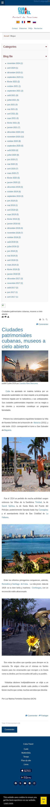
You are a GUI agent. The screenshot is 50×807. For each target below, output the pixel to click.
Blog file (8, 56)
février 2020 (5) (13, 178)
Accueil (6, 36)
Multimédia (26, 753)
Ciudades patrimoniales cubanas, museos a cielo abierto (23, 338)
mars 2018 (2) (13, 265)
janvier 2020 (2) (13, 182)
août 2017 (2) (12, 288)
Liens (26, 764)
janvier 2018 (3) (13, 274)
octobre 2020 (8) (14, 141)
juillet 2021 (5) (13, 100)
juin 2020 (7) (12, 160)
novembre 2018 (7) (15, 233)
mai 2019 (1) (12, 205)
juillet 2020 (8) (13, 155)
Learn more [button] (8, 803)
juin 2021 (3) (12, 105)
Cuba (8, 391)
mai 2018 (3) (12, 256)
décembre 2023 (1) (15, 73)
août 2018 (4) (12, 242)
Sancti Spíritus (8, 506)
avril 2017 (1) (12, 297)
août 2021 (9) (12, 95)
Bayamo (7, 430)
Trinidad (38, 502)
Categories (9, 46)
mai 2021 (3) (12, 109)
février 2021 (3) (13, 123)
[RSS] (43, 320)
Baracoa (37, 423)
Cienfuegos (36, 588)
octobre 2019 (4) (14, 192)
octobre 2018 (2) (14, 237)
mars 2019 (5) (13, 214)
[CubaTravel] (25, 10)
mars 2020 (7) (13, 173)
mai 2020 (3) (12, 164)
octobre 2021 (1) (14, 86)
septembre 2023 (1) (15, 77)
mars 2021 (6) (13, 118)
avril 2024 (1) (12, 68)
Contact (15, 28)
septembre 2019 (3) (15, 196)
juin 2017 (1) (12, 292)
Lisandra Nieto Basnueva (28, 383)
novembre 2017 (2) (15, 283)
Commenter (43, 324)
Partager (44, 716)
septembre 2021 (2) (15, 91)
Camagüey (43, 510)
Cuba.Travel (28, 744)
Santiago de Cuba (20, 584)
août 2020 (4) (12, 150)
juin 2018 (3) (12, 251)
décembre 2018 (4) (15, 228)
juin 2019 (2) (12, 201)
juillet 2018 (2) (13, 247)
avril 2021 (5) (12, 114)
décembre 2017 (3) (15, 279)
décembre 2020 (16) (15, 132)
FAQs (30, 28)
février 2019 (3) (13, 219)
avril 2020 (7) (12, 169)
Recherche (38, 28)
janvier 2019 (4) (13, 224)
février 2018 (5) (13, 269)
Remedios (6, 584)
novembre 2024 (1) (15, 63)
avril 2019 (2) (12, 210)
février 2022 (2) (13, 82)
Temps (26, 757)
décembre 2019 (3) (15, 187)
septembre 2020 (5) (15, 146)
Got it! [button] (43, 800)
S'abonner (23, 28)
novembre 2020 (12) (15, 137)
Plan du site (26, 760)
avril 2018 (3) (12, 260)
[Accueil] (40, 320)
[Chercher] (46, 320)
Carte (26, 749)
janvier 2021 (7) (13, 127)
